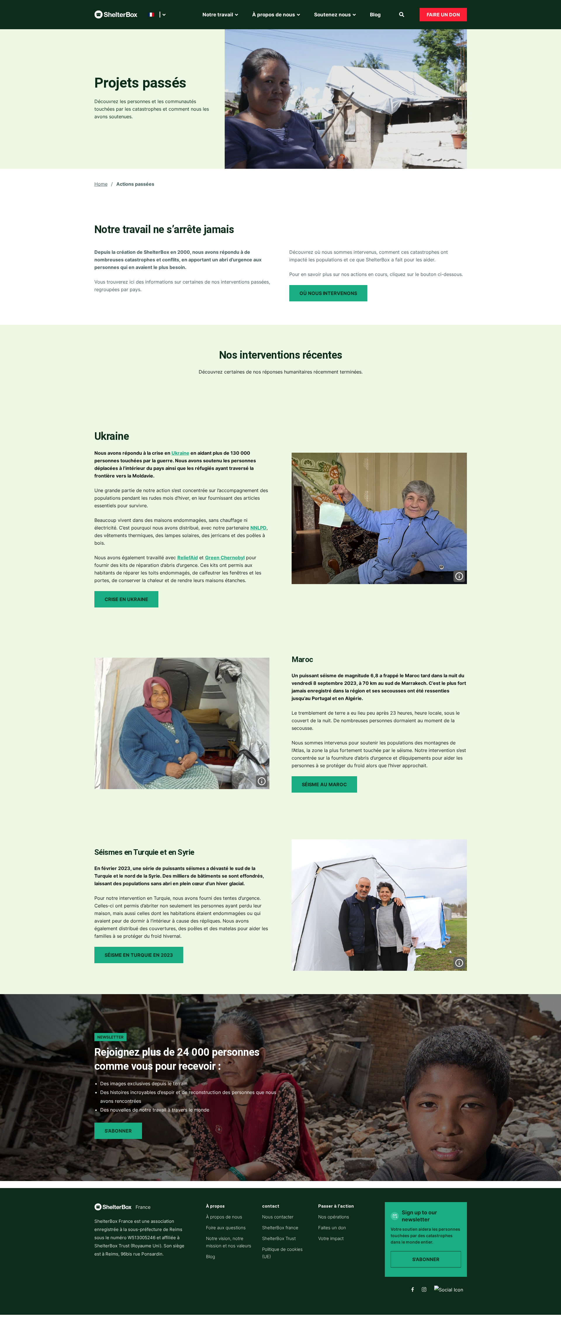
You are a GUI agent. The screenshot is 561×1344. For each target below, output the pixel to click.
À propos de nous (224, 1217)
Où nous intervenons (328, 293)
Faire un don (443, 15)
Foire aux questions (226, 1227)
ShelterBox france (280, 1227)
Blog (210, 1256)
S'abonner (118, 1131)
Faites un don (332, 1227)
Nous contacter (277, 1217)
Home (101, 184)
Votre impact (331, 1238)
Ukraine (180, 453)
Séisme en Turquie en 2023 (139, 955)
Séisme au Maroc (324, 784)
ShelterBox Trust (279, 1238)
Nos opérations (333, 1217)
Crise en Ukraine (126, 599)
